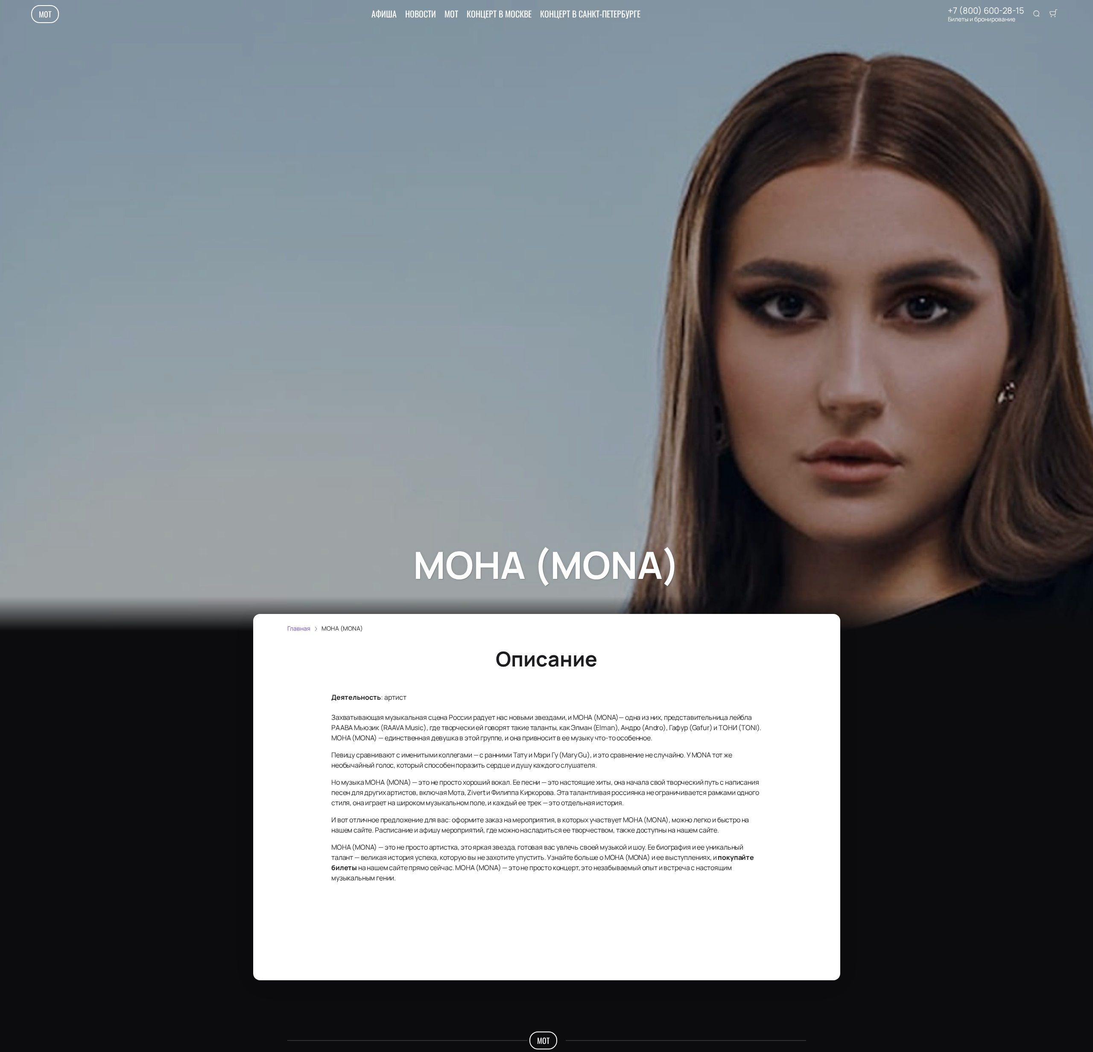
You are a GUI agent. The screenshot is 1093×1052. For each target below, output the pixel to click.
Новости (420, 14)
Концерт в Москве (499, 14)
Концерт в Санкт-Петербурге (590, 14)
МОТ (45, 14)
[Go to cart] (1053, 14)
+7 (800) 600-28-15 (986, 11)
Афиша (384, 14)
